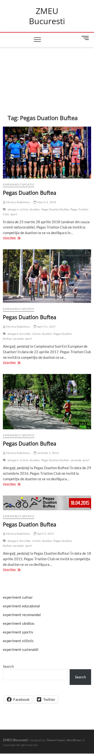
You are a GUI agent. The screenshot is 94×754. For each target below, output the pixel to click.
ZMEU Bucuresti (47, 16)
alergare (12, 209)
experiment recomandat (22, 614)
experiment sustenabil (20, 649)
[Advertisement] (47, 73)
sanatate (18, 338)
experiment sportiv (18, 184)
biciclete (25, 334)
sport (13, 214)
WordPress (74, 740)
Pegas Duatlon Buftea (29, 192)
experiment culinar (18, 597)
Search (8, 666)
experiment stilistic (18, 641)
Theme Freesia (55, 740)
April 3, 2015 (45, 533)
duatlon (35, 209)
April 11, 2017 (46, 326)
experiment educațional (21, 606)
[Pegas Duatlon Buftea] (47, 153)
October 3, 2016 (48, 453)
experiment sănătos (18, 623)
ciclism (24, 209)
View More (14, 238)
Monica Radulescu (18, 202)
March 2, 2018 (46, 202)
